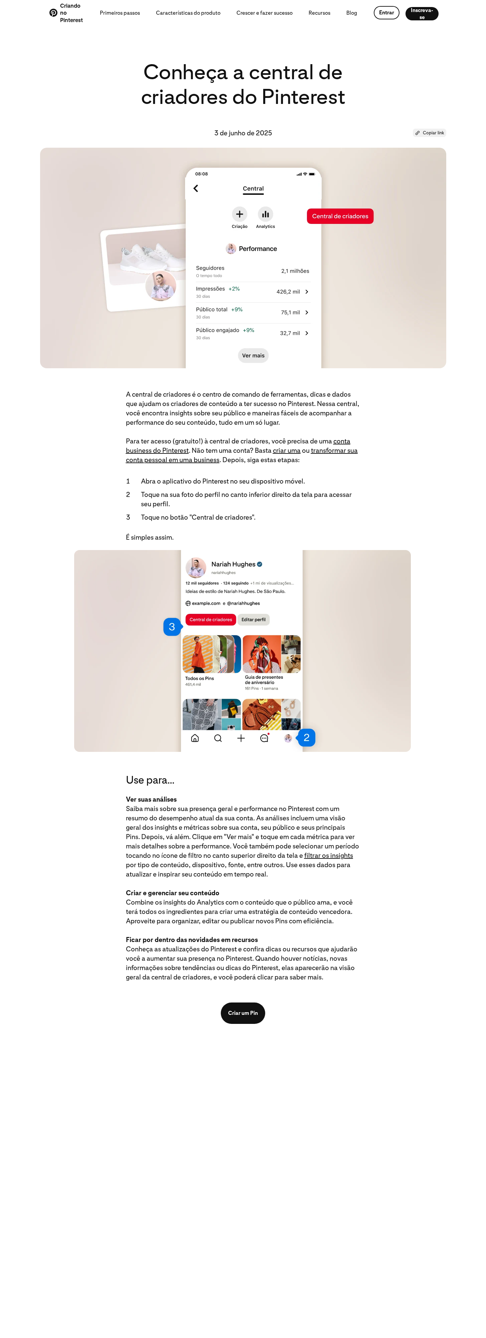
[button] (429, 133)
